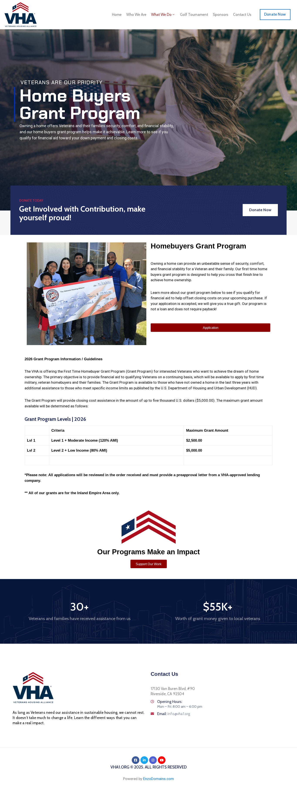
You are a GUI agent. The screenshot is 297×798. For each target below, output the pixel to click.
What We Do (161, 14)
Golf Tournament (194, 14)
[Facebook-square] (135, 760)
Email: (173, 714)
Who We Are (136, 14)
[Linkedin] (144, 760)
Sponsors (220, 14)
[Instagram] (153, 760)
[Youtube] (161, 760)
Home (117, 14)
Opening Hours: (169, 701)
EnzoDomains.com (158, 779)
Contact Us (242, 14)
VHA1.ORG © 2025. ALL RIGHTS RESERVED (148, 767)
